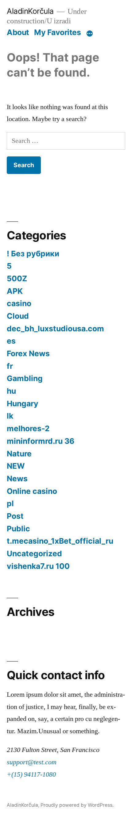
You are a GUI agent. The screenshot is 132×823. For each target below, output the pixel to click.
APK (15, 291)
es (11, 340)
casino (19, 303)
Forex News (28, 353)
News (17, 478)
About (18, 32)
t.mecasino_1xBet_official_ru (60, 540)
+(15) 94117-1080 (31, 774)
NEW (16, 466)
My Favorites (57, 32)
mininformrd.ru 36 (40, 441)
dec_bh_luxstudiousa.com (55, 328)
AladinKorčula (30, 11)
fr (10, 366)
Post (15, 516)
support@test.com (31, 762)
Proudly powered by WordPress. (77, 805)
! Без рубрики (33, 253)
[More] (89, 33)
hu (11, 391)
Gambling (25, 378)
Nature (19, 453)
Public (18, 528)
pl (10, 503)
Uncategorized (34, 553)
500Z (17, 278)
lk (10, 415)
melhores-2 (28, 428)
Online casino (32, 491)
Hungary (22, 403)
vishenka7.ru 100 (38, 566)
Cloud (18, 316)
